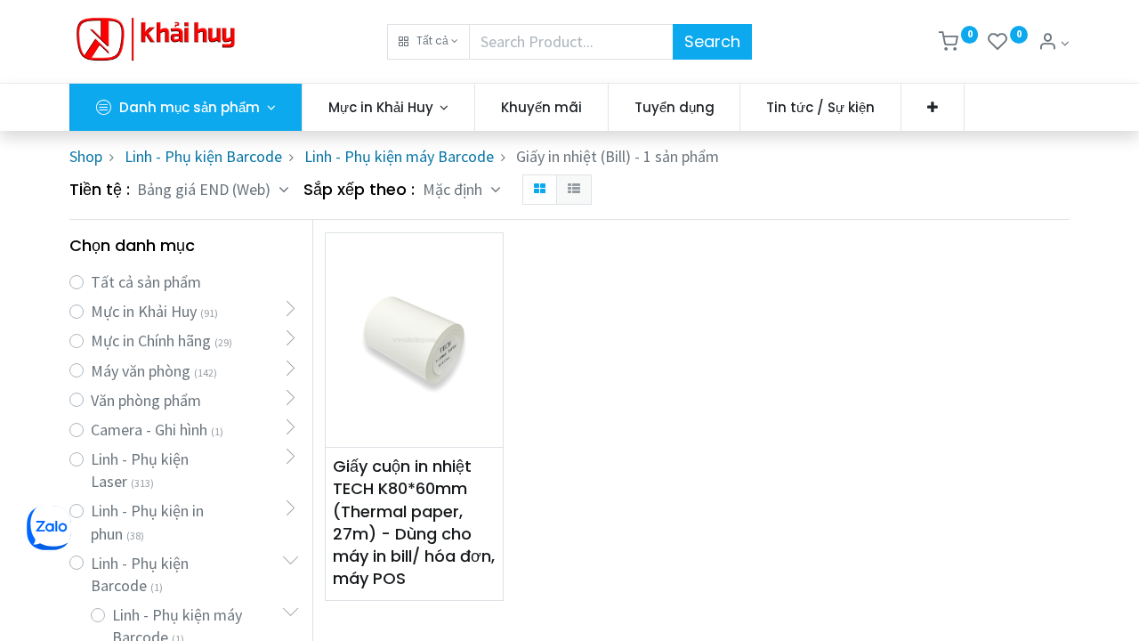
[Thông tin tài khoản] (1054, 43)
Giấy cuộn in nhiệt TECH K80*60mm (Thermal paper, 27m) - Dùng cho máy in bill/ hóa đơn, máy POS (414, 522)
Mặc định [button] (454, 189)
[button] (428, 42)
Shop (85, 156)
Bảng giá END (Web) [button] (205, 189)
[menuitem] (541, 107)
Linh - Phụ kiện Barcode (203, 156)
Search (712, 41)
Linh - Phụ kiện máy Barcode (399, 156)
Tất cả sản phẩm (146, 282)
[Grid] (539, 189)
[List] (574, 189)
